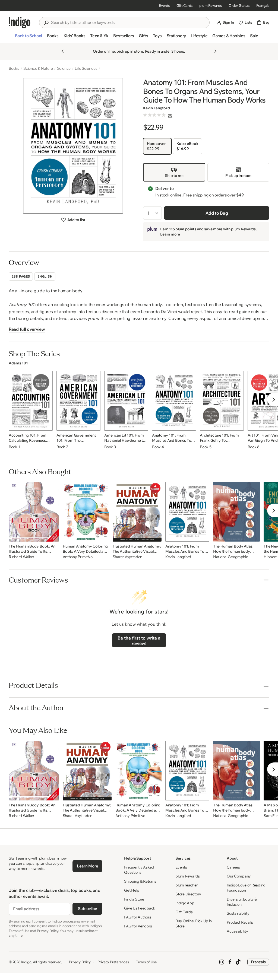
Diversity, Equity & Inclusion (242, 902)
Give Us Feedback (139, 908)
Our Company (239, 876)
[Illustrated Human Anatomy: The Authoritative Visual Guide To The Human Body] (137, 512)
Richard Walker (21, 557)
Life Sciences (86, 68)
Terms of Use (146, 962)
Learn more (170, 234)
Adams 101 (18, 363)
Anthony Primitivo (78, 557)
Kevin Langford (156, 108)
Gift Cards (184, 5)
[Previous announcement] (63, 51)
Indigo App (184, 903)
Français (262, 5)
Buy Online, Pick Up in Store (193, 923)
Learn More (87, 866)
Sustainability (238, 913)
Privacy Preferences (113, 962)
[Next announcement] (215, 51)
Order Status (239, 5)
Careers (233, 867)
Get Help (131, 890)
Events (164, 5)
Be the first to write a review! (139, 640)
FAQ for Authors (137, 917)
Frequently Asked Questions (139, 870)
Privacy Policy (79, 962)
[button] (28, 38)
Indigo (26, 962)
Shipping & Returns (140, 881)
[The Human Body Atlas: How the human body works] (236, 512)
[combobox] (128, 22)
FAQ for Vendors (138, 926)
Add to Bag (217, 213)
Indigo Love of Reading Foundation (246, 888)
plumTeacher (186, 885)
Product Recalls (240, 922)
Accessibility (237, 931)
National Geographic (230, 557)
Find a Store (134, 899)
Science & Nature (38, 68)
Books (14, 68)
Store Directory (188, 894)
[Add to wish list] (47, 425)
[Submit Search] (46, 23)
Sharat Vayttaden (128, 557)
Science (64, 68)
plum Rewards (210, 5)
